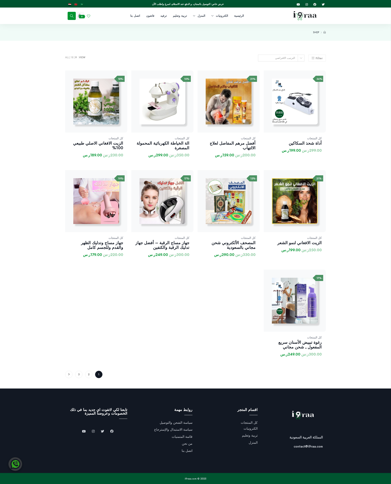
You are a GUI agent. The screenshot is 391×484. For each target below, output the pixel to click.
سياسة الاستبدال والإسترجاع (173, 429)
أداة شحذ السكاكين (305, 143)
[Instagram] (306, 5)
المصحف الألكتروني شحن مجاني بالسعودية (234, 245)
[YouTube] (84, 431)
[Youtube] (298, 5)
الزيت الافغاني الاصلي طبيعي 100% (98, 145)
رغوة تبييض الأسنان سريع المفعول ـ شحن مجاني (300, 344)
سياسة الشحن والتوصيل (176, 422)
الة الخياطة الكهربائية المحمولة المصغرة (163, 145)
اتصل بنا (187, 451)
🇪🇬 (69, 4)
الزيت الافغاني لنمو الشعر (299, 242)
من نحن (187, 443)
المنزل (253, 442)
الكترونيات (251, 428)
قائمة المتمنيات (182, 437)
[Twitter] (323, 5)
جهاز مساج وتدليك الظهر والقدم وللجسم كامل (102, 245)
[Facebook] (314, 5)
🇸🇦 (81, 4)
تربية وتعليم (250, 435)
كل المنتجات (314, 138)
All (67, 57)
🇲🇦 (75, 4)
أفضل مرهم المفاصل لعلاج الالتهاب (233, 145)
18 (72, 57)
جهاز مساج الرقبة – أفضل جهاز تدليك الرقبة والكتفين (162, 245)
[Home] (324, 32)
